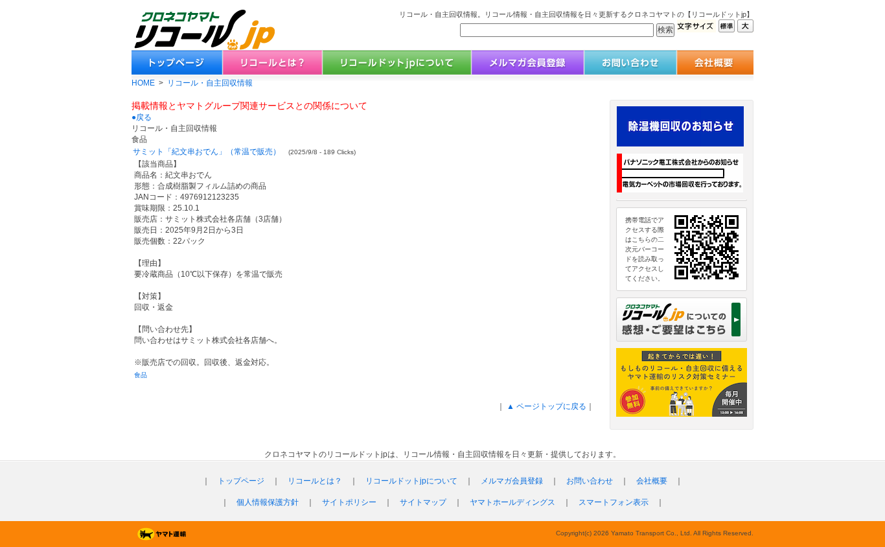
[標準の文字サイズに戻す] (726, 28)
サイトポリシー (349, 502)
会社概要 (651, 480)
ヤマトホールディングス (512, 502)
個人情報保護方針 (267, 502)
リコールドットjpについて (411, 480)
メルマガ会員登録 (512, 480)
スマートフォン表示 (614, 502)
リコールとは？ (315, 480)
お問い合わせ (589, 480)
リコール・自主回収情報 (210, 82)
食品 (140, 374)
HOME (143, 82)
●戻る (142, 117)
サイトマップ (423, 502)
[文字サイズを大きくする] (745, 28)
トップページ (241, 480)
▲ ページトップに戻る (545, 406)
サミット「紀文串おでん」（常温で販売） (207, 151)
